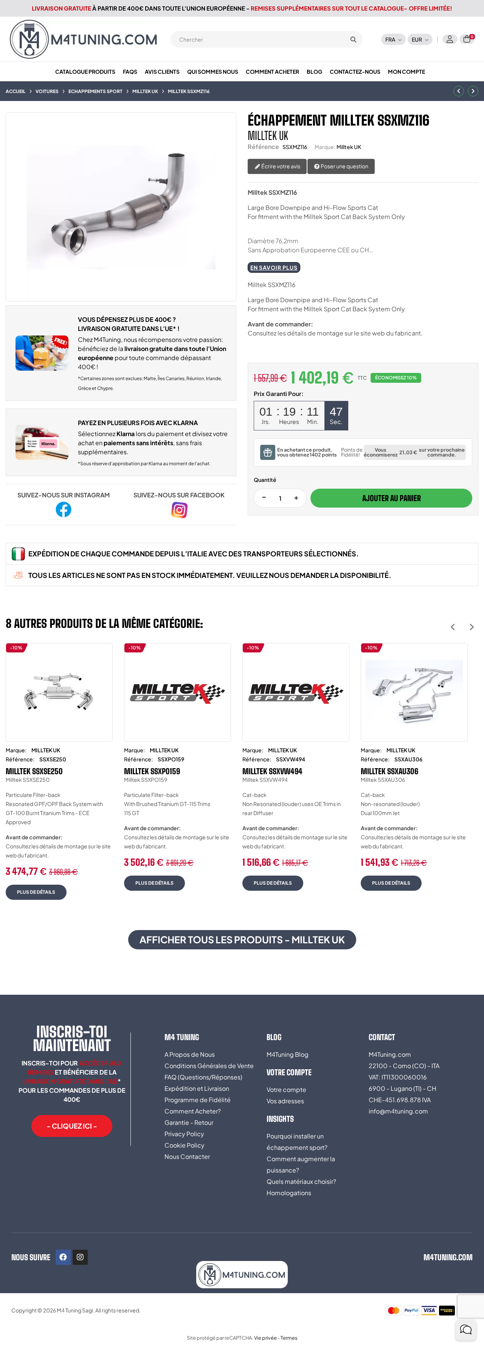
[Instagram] (80, 1257)
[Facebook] (63, 1257)
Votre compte (286, 1089)
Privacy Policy (184, 1134)
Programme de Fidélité (197, 1100)
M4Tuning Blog (288, 1054)
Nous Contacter (187, 1156)
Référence (263, 147)
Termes (289, 1338)
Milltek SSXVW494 (272, 771)
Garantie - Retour (188, 1122)
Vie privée (265, 1338)
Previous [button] (452, 627)
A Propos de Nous (189, 1054)
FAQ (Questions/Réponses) (203, 1077)
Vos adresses (285, 1101)
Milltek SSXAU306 (389, 771)
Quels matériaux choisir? (301, 1181)
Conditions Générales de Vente (209, 1066)
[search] (353, 39)
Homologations (289, 1193)
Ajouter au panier (391, 498)
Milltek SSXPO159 (152, 771)
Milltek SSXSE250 (34, 771)
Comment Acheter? (192, 1111)
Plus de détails (36, 892)
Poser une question (344, 166)
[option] (59, 777)
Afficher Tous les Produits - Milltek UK (242, 939)
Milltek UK (349, 146)
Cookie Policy (184, 1145)
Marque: (325, 146)
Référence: (20, 759)
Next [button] (471, 627)
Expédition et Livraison (196, 1088)
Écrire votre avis (280, 166)
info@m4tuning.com (398, 1111)
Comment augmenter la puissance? (301, 1164)
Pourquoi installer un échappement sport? (297, 1141)
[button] (71, 1126)
